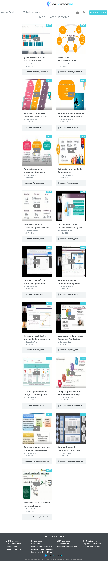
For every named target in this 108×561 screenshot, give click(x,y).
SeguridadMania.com (91, 544)
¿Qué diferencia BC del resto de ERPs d (35, 61)
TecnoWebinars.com (91, 546)
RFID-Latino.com (13, 544)
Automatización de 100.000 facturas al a (37, 506)
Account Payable (59, 17)
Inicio (42, 17)
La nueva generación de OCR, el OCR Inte (35, 394)
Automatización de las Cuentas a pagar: (36, 116)
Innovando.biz (63, 544)
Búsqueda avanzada (98, 12)
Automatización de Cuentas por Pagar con (69, 283)
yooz (42, 127)
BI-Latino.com (37, 541)
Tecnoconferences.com (67, 546)
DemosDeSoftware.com (41, 546)
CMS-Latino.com (89, 541)
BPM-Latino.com (64, 541)
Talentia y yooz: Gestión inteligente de (37, 339)
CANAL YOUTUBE (14, 549)
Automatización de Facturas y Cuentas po (69, 450)
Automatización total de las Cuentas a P (71, 116)
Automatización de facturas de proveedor (36, 227)
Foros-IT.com (11, 546)
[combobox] (11, 12)
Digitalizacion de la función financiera (71, 339)
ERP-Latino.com (13, 541)
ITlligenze (35, 544)
